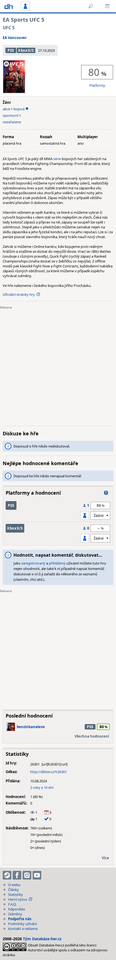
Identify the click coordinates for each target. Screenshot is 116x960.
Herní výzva (17, 899)
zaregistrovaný (33, 563)
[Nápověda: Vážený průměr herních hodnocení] (106, 492)
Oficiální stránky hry (19, 294)
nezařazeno (12, 121)
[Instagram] (27, 875)
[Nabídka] (107, 6)
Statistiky (15, 894)
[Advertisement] (58, 363)
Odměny (15, 914)
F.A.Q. (12, 904)
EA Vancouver (15, 37)
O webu (14, 884)
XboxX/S (26, 50)
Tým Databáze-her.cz (42, 938)
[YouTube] (37, 875)
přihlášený (57, 563)
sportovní (10, 115)
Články (13, 889)
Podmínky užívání (22, 923)
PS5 (11, 50)
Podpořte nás (19, 918)
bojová (19, 108)
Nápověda (16, 909)
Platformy (97, 85)
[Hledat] (91, 6)
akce (6, 108)
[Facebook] (17, 875)
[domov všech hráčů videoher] (9, 6)
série (57, 158)
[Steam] (7, 875)
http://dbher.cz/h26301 (48, 771)
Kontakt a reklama (22, 928)
